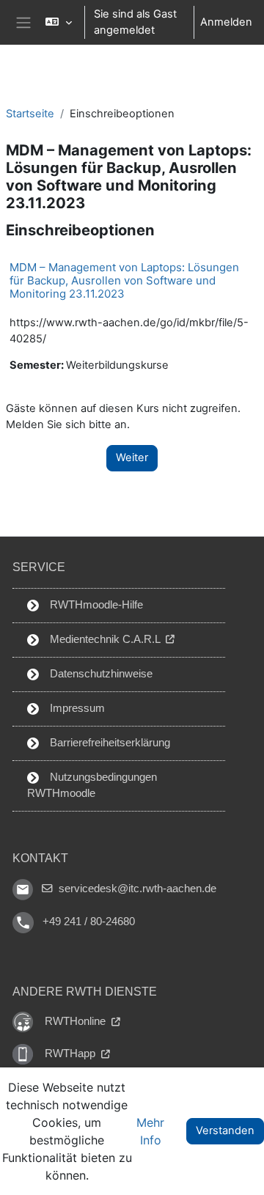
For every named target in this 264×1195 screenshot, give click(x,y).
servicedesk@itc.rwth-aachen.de (136, 888)
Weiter (132, 457)
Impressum (76, 708)
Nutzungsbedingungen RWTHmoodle (92, 785)
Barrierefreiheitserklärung (108, 743)
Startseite (30, 113)
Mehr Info (150, 1131)
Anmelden (226, 22)
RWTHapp (71, 1053)
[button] (58, 22)
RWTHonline (77, 1021)
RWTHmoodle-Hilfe (95, 605)
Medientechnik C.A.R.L (105, 639)
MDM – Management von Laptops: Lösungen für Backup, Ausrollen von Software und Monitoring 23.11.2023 (124, 280)
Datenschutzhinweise (100, 674)
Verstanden (225, 1130)
